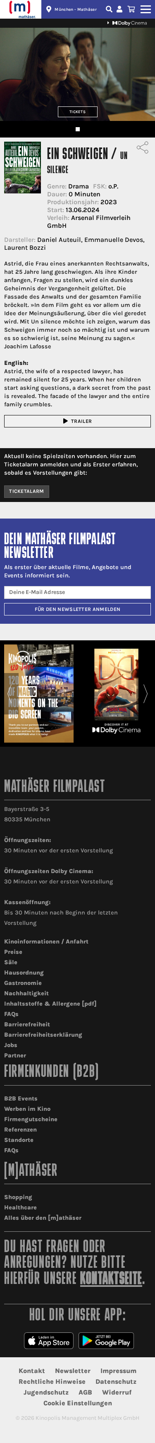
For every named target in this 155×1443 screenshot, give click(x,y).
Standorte (18, 1140)
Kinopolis (20, 9)
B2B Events (21, 1098)
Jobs (10, 1045)
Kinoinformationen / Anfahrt (46, 941)
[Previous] (9, 693)
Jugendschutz (46, 1392)
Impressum (118, 1371)
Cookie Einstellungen (77, 1403)
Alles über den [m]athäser (42, 1217)
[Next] (145, 693)
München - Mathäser (76, 9)
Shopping (18, 1197)
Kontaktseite (111, 1279)
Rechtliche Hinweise (52, 1381)
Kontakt (32, 1371)
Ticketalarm (26, 491)
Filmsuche (110, 9)
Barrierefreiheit (27, 1024)
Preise (13, 952)
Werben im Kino (27, 1108)
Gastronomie (23, 983)
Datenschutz (115, 1381)
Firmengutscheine (30, 1119)
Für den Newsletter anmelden (78, 609)
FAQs (11, 1014)
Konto (121, 9)
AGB (85, 1392)
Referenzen (20, 1129)
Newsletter (73, 1371)
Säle (10, 962)
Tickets (77, 111)
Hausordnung (24, 972)
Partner (15, 1055)
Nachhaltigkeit (26, 993)
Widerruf (116, 1392)
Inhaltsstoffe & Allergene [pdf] (50, 1003)
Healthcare (20, 1207)
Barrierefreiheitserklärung (43, 1034)
